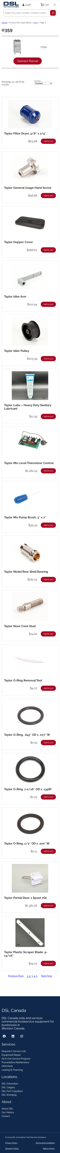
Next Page (46, 976)
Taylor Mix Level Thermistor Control (29, 463)
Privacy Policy (11, 1143)
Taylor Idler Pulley (16, 351)
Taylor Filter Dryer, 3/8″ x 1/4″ (25, 133)
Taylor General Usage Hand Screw (27, 188)
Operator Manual (27, 60)
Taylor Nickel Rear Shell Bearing (26, 571)
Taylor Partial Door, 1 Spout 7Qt (25, 898)
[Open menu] (55, 4)
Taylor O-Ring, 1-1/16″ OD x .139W (27, 789)
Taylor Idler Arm (15, 296)
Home (4, 23)
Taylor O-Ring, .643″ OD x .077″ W (27, 734)
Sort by (37, 81)
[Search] (53, 13)
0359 (35, 23)
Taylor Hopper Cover (18, 242)
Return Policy (49, 1148)
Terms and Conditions (45, 1143)
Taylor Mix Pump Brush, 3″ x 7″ (25, 517)
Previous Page (16, 976)
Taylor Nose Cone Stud (20, 626)
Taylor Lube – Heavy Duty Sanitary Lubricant (27, 406)
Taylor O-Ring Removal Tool (23, 680)
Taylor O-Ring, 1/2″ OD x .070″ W (27, 843)
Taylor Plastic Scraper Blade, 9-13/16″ (25, 953)
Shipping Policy (12, 1148)
